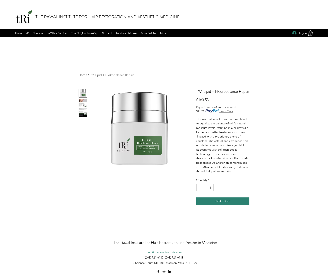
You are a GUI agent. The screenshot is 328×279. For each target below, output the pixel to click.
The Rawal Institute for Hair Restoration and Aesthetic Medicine (165, 242)
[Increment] (210, 187)
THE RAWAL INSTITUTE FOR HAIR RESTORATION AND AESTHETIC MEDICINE (107, 17)
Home (83, 75)
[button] (310, 33)
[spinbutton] (205, 187)
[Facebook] (158, 271)
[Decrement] (199, 187)
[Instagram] (164, 271)
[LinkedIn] (170, 271)
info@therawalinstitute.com (164, 252)
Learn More (226, 111)
